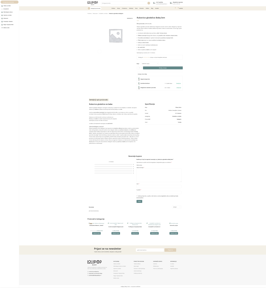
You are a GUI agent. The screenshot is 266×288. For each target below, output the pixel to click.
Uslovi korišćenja (137, 271)
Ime (138, 184)
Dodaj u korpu (163, 68)
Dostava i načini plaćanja (139, 268)
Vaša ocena (139, 165)
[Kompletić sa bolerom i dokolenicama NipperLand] (154, 223)
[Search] (148, 3)
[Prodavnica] (180, 13)
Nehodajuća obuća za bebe (119, 266)
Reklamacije (156, 266)
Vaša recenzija (140, 167)
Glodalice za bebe (103, 13)
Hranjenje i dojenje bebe (118, 273)
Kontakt (172, 266)
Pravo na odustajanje (158, 268)
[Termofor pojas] (174, 223)
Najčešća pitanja (174, 268)
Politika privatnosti (138, 273)
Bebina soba (116, 278)
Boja (138, 63)
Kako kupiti (136, 266)
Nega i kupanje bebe (118, 275)
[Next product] (182, 13)
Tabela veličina (137, 263)
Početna (89, 13)
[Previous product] (178, 13)
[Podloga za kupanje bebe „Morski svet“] (135, 223)
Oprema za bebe (117, 268)
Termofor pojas (174, 225)
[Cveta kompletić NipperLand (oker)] (116, 223)
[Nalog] (172, 8)
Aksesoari (95, 13)
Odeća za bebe (116, 263)
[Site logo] (92, 3)
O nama (172, 263)
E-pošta (139, 190)
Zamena (155, 263)
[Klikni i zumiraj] (99, 51)
